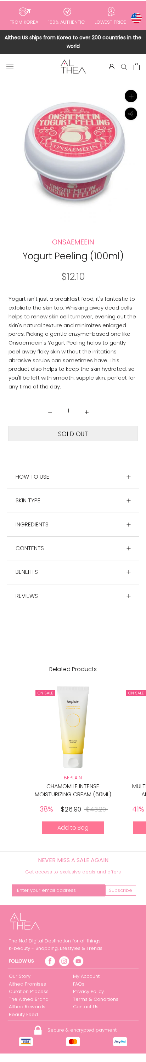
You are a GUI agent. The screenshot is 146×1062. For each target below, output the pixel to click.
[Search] (124, 66)
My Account (86, 976)
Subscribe (120, 890)
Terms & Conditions (95, 999)
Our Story (19, 976)
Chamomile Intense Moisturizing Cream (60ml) (73, 790)
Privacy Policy (88, 991)
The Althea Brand (29, 999)
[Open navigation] (9, 66)
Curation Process (29, 991)
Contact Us (86, 1006)
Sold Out (73, 434)
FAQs (78, 984)
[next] (136, 176)
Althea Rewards (27, 1006)
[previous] (10, 176)
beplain (73, 777)
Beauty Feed (23, 1014)
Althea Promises (27, 984)
